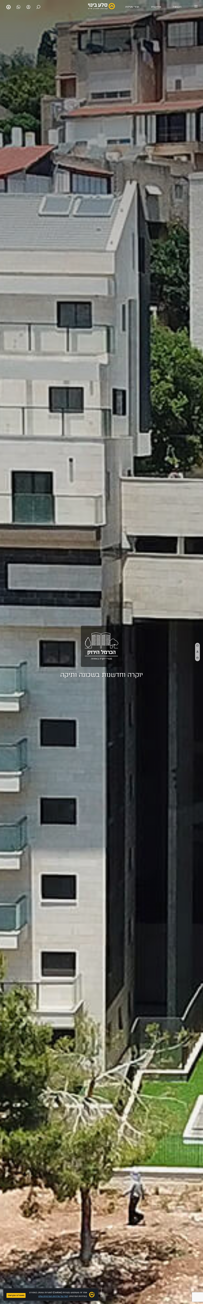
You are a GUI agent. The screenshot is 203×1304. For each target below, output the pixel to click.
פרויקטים (156, 6)
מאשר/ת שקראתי (16, 1295)
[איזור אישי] (28, 7)
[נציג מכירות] (18, 7)
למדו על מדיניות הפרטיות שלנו (53, 1296)
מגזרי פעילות (132, 6)
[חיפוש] (38, 7)
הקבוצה (177, 6)
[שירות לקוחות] (8, 7)
